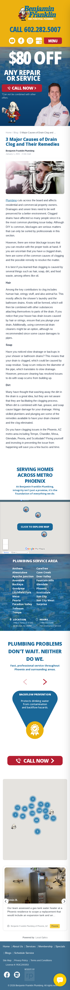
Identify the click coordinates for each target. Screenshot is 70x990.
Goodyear (18, 588)
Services (31, 946)
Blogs (8, 952)
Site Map (7, 960)
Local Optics (42, 937)
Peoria (16, 600)
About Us (18, 946)
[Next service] (45, 681)
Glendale (42, 584)
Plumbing (11, 200)
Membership (45, 946)
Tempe (17, 612)
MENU (52, 40)
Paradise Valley (22, 604)
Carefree (42, 568)
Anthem (17, 568)
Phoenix (41, 588)
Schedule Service (24, 952)
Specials (60, 946)
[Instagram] (30, 41)
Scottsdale (43, 592)
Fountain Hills (45, 580)
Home (9, 132)
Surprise (41, 604)
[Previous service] (25, 681)
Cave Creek (43, 572)
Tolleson (18, 608)
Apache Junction (23, 576)
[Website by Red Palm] (29, 974)
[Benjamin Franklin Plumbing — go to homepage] (35, 13)
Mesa (15, 596)
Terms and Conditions (41, 960)
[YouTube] (12, 41)
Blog (16, 132)
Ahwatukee (19, 572)
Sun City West (45, 600)
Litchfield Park (21, 592)
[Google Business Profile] (39, 41)
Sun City (41, 596)
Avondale (18, 580)
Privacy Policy (21, 960)
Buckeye (17, 584)
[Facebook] (21, 41)
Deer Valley (43, 576)
